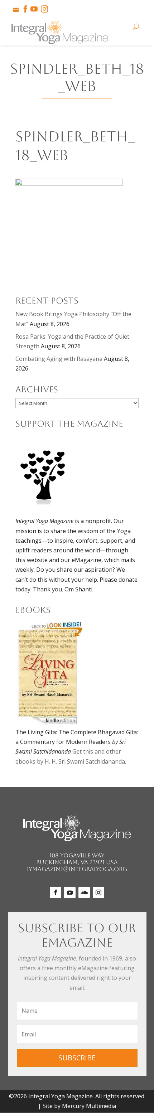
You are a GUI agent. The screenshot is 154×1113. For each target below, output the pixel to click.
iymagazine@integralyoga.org (77, 869)
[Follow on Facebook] (55, 892)
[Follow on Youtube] (70, 892)
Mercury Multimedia (89, 1106)
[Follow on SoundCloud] (84, 892)
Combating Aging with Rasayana (58, 359)
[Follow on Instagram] (98, 892)
